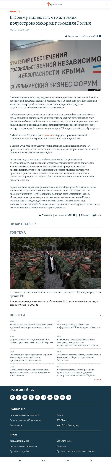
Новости (15, 12)
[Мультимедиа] (20, 460)
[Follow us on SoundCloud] (50, 397)
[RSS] (56, 397)
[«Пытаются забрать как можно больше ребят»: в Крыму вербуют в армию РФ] (55, 263)
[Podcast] (62, 397)
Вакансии (61, 446)
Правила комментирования (23, 446)
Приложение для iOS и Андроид (25, 420)
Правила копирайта (19, 451)
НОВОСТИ (17, 315)
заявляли (50, 135)
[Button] (71, 36)
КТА (43, 461)
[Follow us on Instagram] (31, 397)
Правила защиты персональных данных (76, 451)
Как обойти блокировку (68, 425)
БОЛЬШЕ (97, 380)
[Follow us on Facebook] (12, 397)
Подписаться (16, 425)
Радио (60, 415)
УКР (67, 461)
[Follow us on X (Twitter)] (18, 397)
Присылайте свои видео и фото (25, 415)
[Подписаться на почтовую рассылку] (68, 397)
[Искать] (91, 460)
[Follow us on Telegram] (43, 397)
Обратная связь (64, 441)
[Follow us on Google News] (37, 397)
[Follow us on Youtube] (24, 397)
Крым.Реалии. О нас (19, 441)
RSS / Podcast (63, 420)
